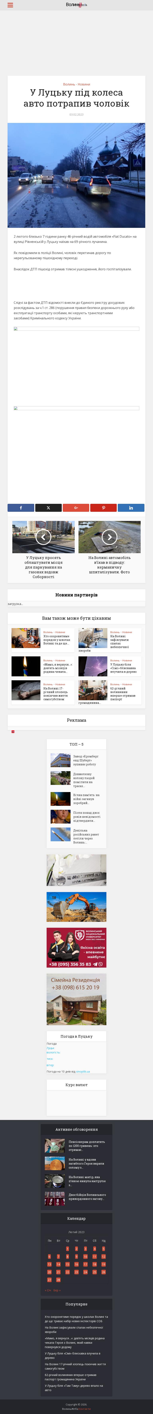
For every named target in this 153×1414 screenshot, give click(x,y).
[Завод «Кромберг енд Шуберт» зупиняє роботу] (62, 760)
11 (94, 1256)
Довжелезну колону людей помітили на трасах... (84, 780)
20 (49, 1272)
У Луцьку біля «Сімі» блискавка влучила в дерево (123, 668)
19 (103, 1264)
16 (76, 1264)
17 (85, 1264)
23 (76, 1272)
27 (49, 1280)
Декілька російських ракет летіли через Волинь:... (86, 836)
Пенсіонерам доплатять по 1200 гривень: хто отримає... (87, 1146)
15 (67, 1264)
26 (103, 1272)
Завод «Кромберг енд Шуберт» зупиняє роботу (86, 760)
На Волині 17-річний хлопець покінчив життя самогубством (55, 693)
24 (85, 1272)
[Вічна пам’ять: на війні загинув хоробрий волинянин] (62, 799)
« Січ (48, 1290)
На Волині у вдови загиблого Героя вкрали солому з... (86, 1163)
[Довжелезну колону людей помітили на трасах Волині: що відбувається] (62, 778)
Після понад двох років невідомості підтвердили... (87, 817)
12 (103, 1256)
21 (58, 1272)
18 (94, 1264)
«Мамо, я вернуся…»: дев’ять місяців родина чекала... (57, 668)
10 (85, 1256)
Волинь (69, 84)
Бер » (57, 1290)
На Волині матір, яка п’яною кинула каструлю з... (87, 1181)
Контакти (84, 1409)
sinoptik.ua (83, 1071)
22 (67, 1272)
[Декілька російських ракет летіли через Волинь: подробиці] (62, 834)
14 (58, 1264)
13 (49, 1264)
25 (94, 1272)
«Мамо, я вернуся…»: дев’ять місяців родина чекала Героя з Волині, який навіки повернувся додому (75, 1342)
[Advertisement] (76, 40)
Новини (84, 84)
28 (58, 1280)
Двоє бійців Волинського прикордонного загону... (87, 1197)
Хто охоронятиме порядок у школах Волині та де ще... (56, 639)
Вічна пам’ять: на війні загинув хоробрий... (86, 799)
